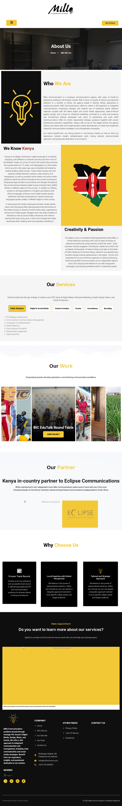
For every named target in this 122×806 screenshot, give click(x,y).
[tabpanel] (61, 326)
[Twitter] (23, 781)
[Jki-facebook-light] (5, 781)
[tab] (17, 308)
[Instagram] (11, 781)
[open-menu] (11, 23)
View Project (53, 434)
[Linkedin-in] (17, 781)
